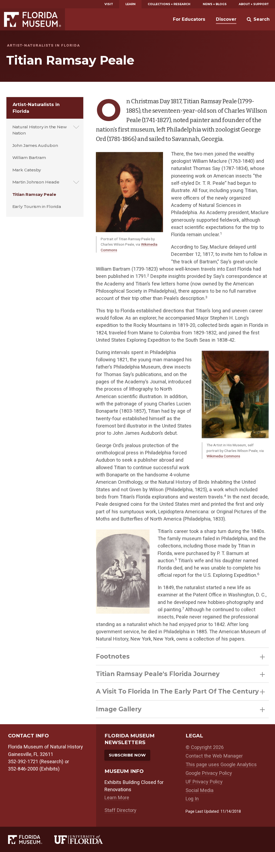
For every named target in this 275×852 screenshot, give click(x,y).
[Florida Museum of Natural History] (31, 839)
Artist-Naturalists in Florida (36, 108)
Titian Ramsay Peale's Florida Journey (158, 674)
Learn (130, 4)
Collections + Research (169, 4)
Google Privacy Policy (209, 773)
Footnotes (113, 656)
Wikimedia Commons (223, 456)
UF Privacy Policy (204, 781)
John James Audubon (35, 145)
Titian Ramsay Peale (34, 194)
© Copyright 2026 (205, 747)
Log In (192, 798)
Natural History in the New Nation (39, 130)
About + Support (254, 4)
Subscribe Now (127, 755)
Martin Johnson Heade (35, 182)
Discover (226, 19)
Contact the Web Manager (214, 756)
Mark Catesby (26, 169)
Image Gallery (119, 709)
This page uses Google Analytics (221, 764)
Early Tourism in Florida (36, 206)
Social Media (200, 790)
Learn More (116, 797)
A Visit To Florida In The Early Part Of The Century (177, 691)
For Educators (189, 19)
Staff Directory (120, 810)
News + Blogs (215, 4)
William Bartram (29, 157)
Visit (108, 4)
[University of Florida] (84, 839)
